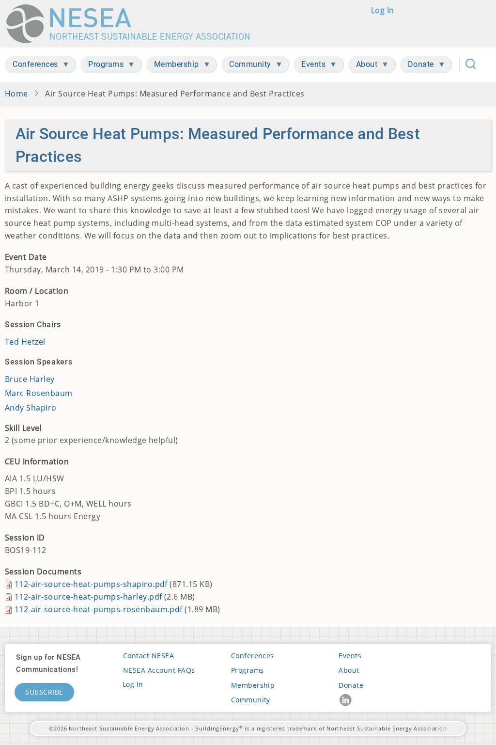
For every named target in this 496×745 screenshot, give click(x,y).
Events (350, 655)
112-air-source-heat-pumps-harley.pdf (88, 596)
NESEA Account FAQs (159, 670)
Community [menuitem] (246, 66)
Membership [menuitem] (172, 66)
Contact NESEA (148, 655)
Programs (247, 670)
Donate (351, 685)
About (349, 670)
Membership (253, 685)
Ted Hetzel (25, 341)
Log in (382, 10)
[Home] (132, 23)
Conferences (252, 655)
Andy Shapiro (31, 407)
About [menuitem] (363, 66)
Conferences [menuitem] (31, 66)
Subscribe (44, 692)
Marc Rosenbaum (39, 393)
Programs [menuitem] (102, 66)
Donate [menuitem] (417, 66)
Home (16, 93)
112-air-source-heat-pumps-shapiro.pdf (91, 584)
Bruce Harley (30, 379)
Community (250, 699)
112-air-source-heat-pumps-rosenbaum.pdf (99, 609)
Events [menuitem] (310, 66)
